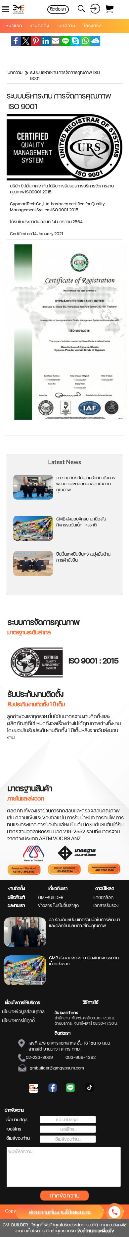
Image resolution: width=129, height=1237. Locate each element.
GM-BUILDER (51, 897)
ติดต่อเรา (62, 1033)
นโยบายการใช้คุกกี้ (18, 1020)
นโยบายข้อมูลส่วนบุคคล (23, 1011)
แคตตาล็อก (103, 897)
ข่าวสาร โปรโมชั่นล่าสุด (58, 905)
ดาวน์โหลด (104, 888)
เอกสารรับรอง (105, 905)
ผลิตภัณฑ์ (16, 897)
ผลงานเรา (16, 905)
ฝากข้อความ (65, 1195)
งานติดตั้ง (16, 888)
